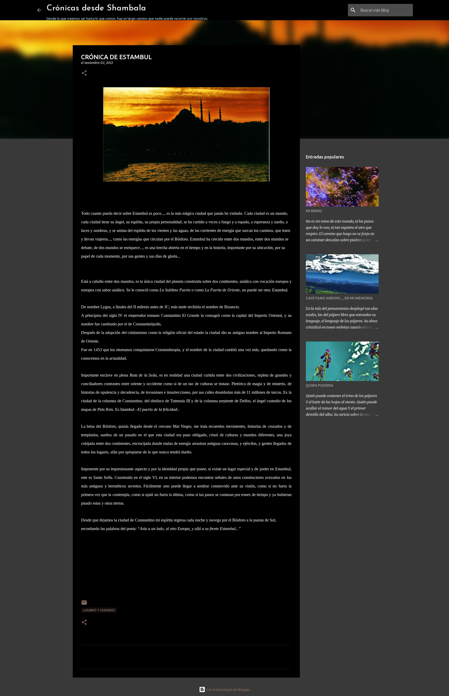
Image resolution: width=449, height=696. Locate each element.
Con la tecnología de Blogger (227, 689)
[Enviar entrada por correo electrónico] (84, 604)
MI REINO (314, 211)
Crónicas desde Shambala (96, 8)
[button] (84, 73)
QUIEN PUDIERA (319, 385)
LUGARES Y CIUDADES (99, 610)
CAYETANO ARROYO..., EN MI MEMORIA (339, 298)
